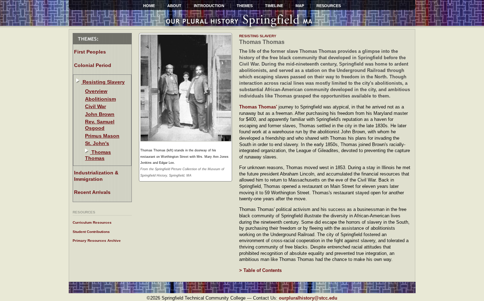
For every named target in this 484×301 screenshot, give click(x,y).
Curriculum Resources (92, 222)
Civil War (95, 106)
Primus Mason (102, 136)
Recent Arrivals (92, 192)
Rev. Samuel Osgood (99, 125)
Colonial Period (92, 65)
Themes (245, 6)
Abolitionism (100, 99)
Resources (328, 6)
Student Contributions (91, 232)
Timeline (274, 6)
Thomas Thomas (98, 155)
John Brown (99, 114)
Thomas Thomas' (258, 107)
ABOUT (174, 6)
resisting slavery (257, 36)
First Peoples (90, 52)
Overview (96, 91)
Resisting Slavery (103, 82)
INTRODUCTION (209, 6)
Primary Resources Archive (97, 241)
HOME (149, 6)
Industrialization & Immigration (96, 176)
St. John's (97, 143)
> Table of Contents (260, 270)
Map (300, 6)
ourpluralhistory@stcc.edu (308, 298)
